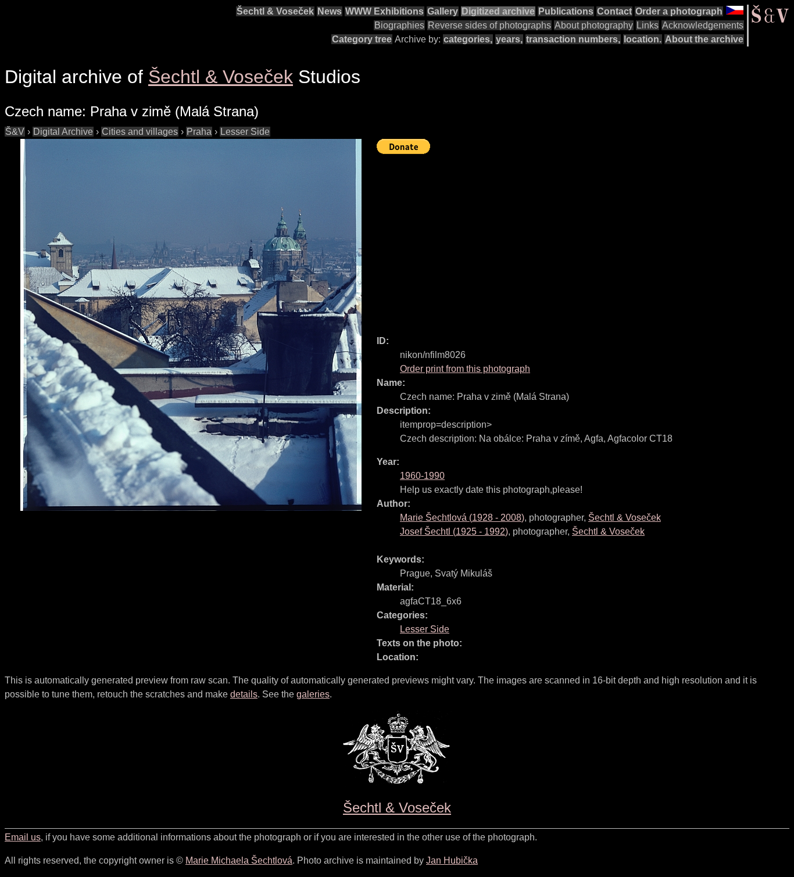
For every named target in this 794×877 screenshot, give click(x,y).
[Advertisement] (585, 239)
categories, (468, 39)
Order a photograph (679, 11)
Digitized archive (498, 11)
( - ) (462, 517)
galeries (313, 694)
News (329, 11)
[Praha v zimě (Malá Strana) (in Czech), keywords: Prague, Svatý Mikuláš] (191, 325)
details (243, 694)
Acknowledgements (702, 25)
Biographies (399, 25)
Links (647, 25)
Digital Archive (63, 132)
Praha (199, 132)
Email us (23, 837)
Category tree (362, 39)
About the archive (704, 39)
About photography (594, 25)
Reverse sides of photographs (489, 25)
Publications (565, 11)
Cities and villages (140, 132)
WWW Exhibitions (384, 11)
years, (509, 39)
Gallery (442, 11)
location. (642, 39)
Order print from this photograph (465, 369)
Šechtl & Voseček (275, 11)
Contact (614, 11)
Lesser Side (245, 132)
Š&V (14, 132)
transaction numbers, (573, 39)
